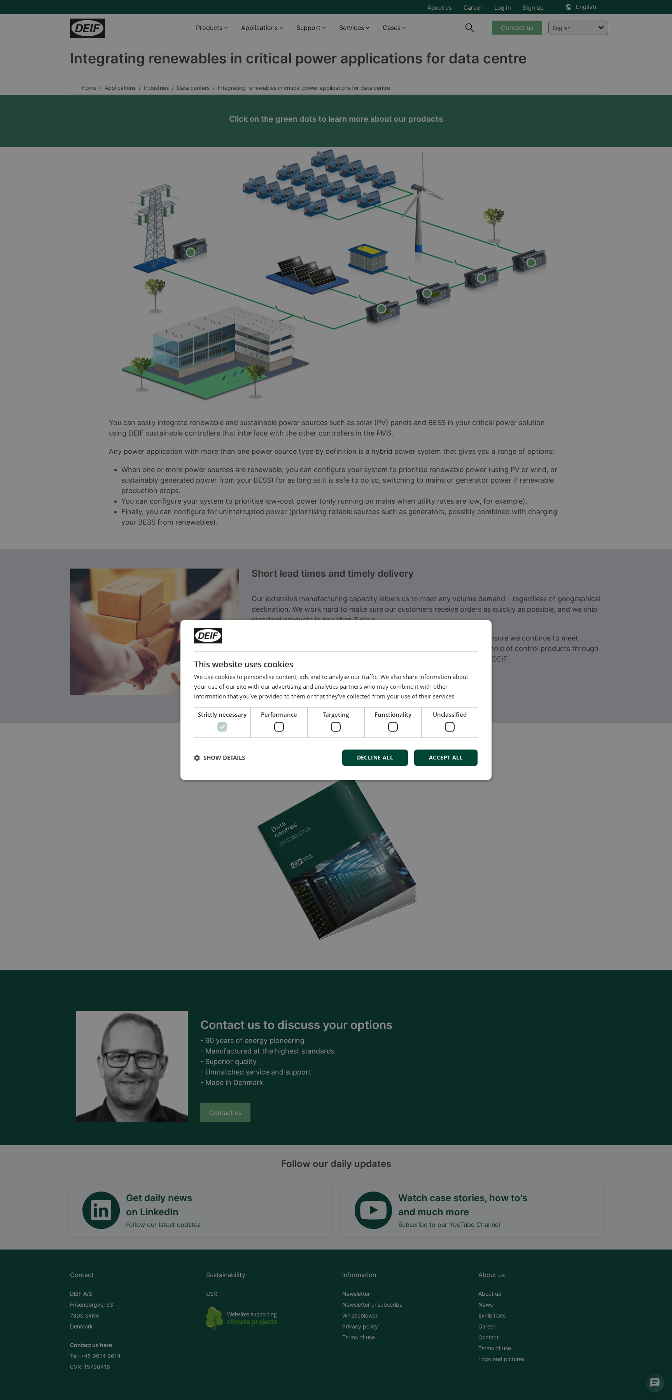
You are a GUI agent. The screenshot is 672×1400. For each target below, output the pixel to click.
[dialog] (336, 700)
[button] (219, 758)
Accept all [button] (446, 757)
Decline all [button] (375, 757)
